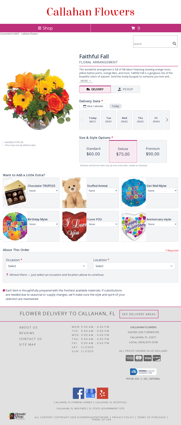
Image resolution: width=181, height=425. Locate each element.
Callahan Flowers (90, 12)
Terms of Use (101, 419)
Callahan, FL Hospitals (111, 402)
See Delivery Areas (139, 314)
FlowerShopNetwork (93, 417)
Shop (48, 28)
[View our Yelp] (102, 398)
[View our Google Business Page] (90, 398)
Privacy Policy (123, 417)
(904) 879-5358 (148, 342)
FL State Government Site (106, 408)
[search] (174, 44)
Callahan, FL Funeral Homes (73, 402)
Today (115, 106)
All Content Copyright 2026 (55, 417)
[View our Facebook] (78, 398)
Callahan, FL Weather (71, 408)
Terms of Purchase (151, 417)
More (84, 80)
